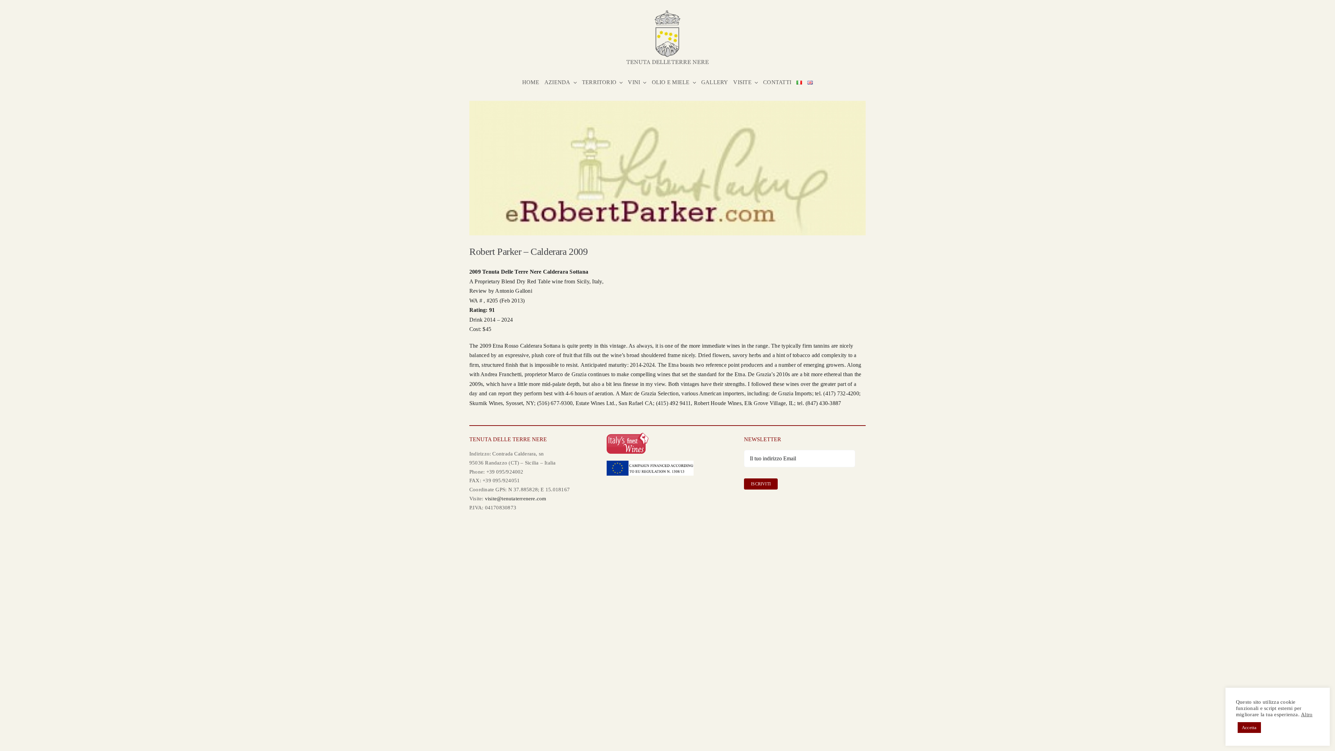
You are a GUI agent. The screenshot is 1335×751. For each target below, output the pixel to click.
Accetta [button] (1249, 727)
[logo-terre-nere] (667, 13)
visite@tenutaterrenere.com (516, 498)
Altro (1306, 714)
